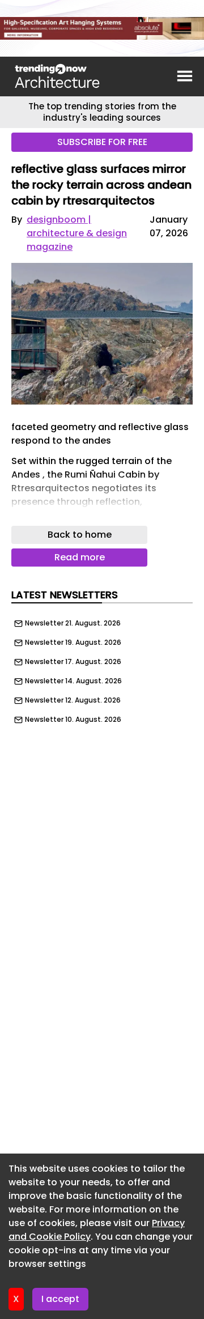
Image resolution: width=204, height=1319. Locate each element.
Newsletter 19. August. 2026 (73, 642)
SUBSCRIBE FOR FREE (102, 141)
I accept (60, 1298)
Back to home (80, 534)
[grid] (102, 668)
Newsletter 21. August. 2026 (73, 623)
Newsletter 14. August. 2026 (73, 681)
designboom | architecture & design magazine (77, 233)
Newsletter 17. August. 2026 (73, 661)
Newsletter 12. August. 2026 (73, 700)
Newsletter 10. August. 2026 (73, 719)
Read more (79, 557)
